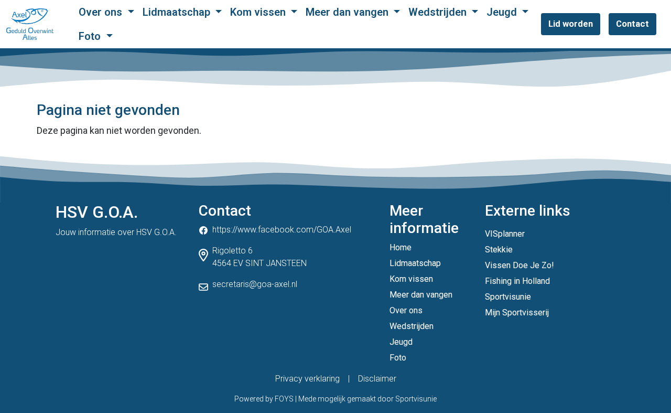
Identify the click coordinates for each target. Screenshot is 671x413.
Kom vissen (259, 12)
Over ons (102, 12)
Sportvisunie (508, 297)
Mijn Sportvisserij (517, 312)
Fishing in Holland (517, 281)
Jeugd (503, 12)
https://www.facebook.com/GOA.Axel (281, 230)
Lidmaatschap (178, 12)
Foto (91, 36)
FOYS (284, 399)
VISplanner (505, 234)
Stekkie (499, 250)
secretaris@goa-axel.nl (254, 284)
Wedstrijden (438, 12)
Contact (632, 23)
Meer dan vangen (348, 12)
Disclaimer (377, 379)
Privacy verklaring (307, 379)
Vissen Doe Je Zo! (519, 265)
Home (400, 247)
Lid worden (570, 23)
